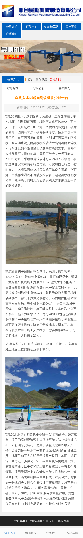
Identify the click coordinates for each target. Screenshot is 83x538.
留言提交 (31, 533)
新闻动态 (41, 79)
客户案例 (71, 26)
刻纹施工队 (51, 26)
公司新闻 (11, 88)
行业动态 (37, 88)
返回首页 (10, 533)
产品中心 (31, 26)
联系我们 (11, 34)
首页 (31, 79)
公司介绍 (11, 26)
